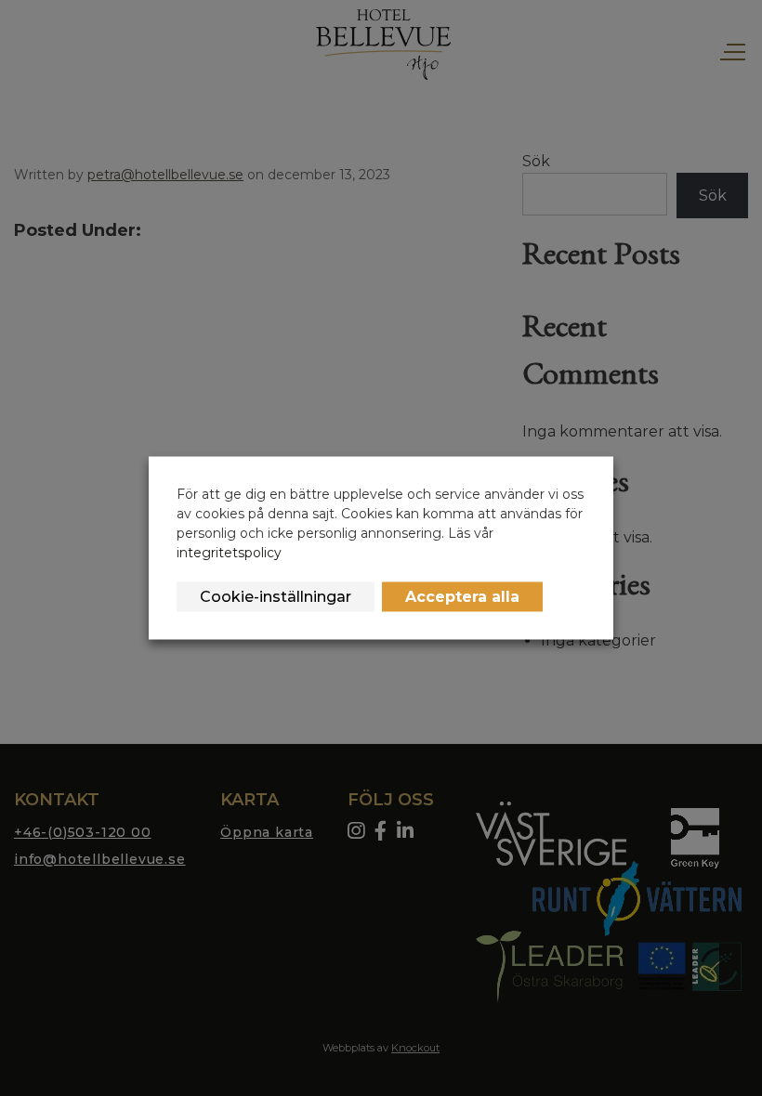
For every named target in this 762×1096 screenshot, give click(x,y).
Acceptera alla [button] (462, 597)
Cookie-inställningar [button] (275, 597)
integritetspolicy (229, 552)
